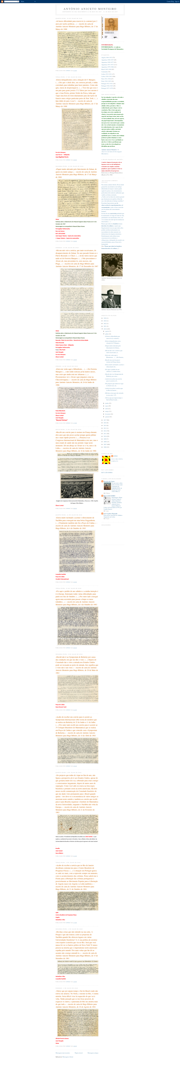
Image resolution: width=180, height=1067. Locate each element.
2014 (105, 425)
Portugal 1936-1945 (107, 86)
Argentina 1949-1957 (107, 60)
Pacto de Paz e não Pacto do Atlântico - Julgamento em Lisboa (113, 516)
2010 (105, 436)
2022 (105, 323)
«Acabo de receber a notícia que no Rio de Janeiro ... (114, 389)
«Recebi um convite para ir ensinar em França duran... (113, 361)
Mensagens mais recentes (63, 1053)
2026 (105, 318)
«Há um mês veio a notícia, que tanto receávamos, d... (113, 352)
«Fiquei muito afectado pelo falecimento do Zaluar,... (113, 347)
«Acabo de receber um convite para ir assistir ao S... (113, 380)
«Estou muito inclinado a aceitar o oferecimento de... (114, 366)
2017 (105, 420)
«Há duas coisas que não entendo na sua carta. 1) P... (114, 394)
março (107, 411)
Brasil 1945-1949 (106, 69)
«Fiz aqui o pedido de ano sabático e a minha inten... (113, 370)
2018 (105, 329)
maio (106, 406)
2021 (105, 326)
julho (107, 334)
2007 (105, 444)
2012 (105, 431)
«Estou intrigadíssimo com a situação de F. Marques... (113, 342)
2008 (105, 442)
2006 (105, 447)
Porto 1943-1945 (106, 81)
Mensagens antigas (93, 1053)
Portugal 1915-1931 (107, 83)
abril (106, 409)
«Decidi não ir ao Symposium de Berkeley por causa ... (114, 375)
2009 (105, 439)
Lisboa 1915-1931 (106, 74)
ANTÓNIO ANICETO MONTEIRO (90, 8)
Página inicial (79, 1053)
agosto (107, 331)
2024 (105, 321)
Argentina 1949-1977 (107, 62)
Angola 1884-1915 (106, 57)
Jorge (115, 456)
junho (107, 403)
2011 (105, 433)
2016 (105, 423)
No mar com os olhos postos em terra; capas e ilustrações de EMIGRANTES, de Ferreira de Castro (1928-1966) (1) (117, 487)
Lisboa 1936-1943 (106, 76)
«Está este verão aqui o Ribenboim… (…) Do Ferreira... (114, 356)
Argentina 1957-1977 (107, 65)
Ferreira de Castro (109, 481)
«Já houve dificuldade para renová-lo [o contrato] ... (112, 337)
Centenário (104, 72)
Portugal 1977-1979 (107, 88)
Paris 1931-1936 (106, 79)
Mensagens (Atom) (67, 1057)
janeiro (107, 417)
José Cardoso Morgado (110, 513)
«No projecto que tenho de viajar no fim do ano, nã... (114, 385)
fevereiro (108, 414)
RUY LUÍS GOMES (106, 472)
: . (111, 152)
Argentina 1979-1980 (107, 67)
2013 (105, 428)
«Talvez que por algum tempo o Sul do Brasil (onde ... (114, 399)
